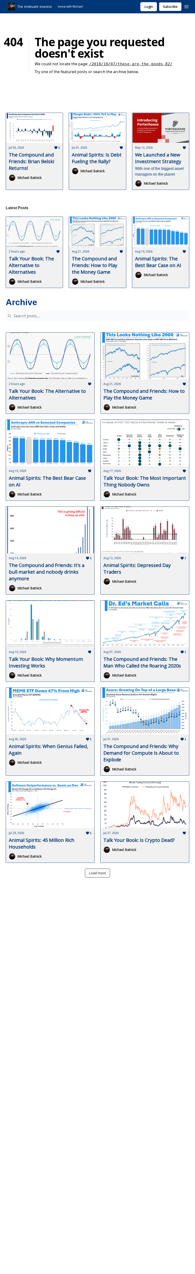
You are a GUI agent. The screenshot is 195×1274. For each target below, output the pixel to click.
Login (148, 6)
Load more (97, 873)
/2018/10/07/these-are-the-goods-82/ (130, 64)
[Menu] (186, 6)
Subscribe (170, 6)
